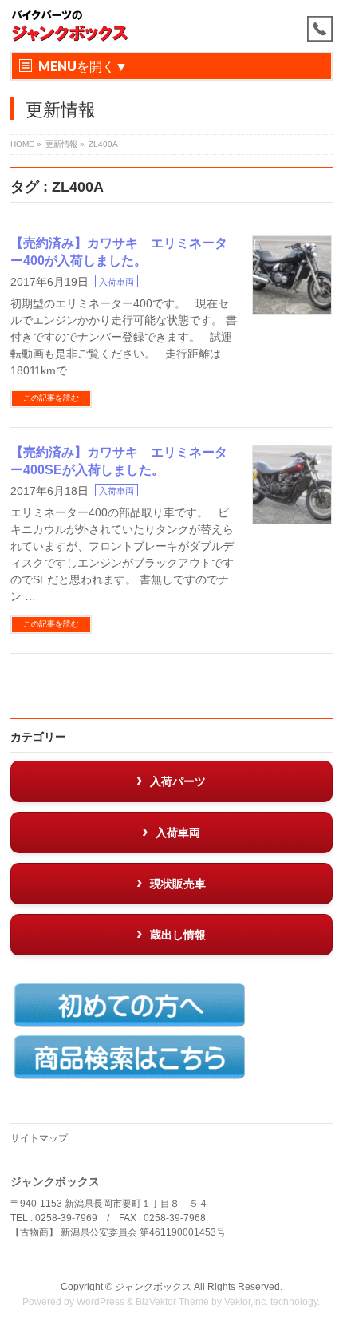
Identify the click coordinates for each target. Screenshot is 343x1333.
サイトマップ (39, 1138)
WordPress (100, 1301)
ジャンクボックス (153, 1286)
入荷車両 (116, 282)
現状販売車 (178, 883)
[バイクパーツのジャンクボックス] (70, 26)
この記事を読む (51, 398)
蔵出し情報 (178, 934)
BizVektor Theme (172, 1301)
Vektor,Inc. (246, 1301)
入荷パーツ (178, 781)
